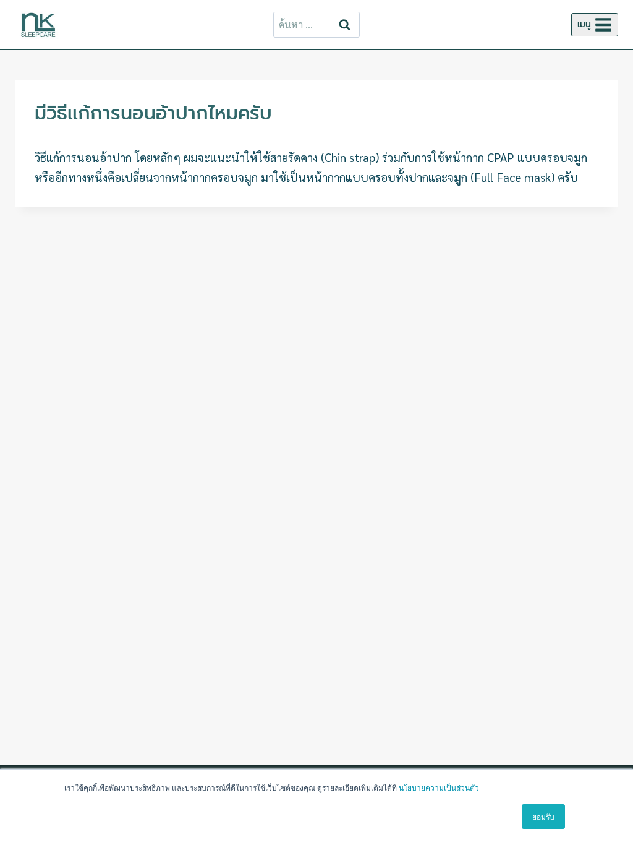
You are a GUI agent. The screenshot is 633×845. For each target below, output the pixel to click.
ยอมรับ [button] (543, 816)
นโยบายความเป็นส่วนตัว (439, 787)
